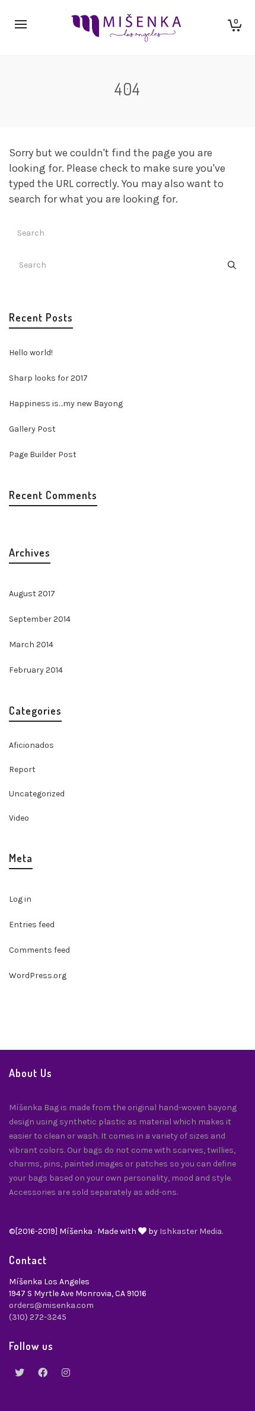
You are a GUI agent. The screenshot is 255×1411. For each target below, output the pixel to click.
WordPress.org (37, 975)
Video (19, 818)
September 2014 (40, 619)
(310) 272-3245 (37, 1317)
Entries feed (32, 925)
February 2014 (36, 670)
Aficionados (31, 745)
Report (22, 769)
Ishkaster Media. (191, 1231)
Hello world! (31, 353)
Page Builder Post (42, 454)
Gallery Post (32, 429)
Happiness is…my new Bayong (66, 403)
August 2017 (32, 594)
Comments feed (39, 950)
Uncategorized (37, 794)
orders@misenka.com (51, 1305)
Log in (20, 899)
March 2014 (31, 644)
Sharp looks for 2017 (48, 378)
